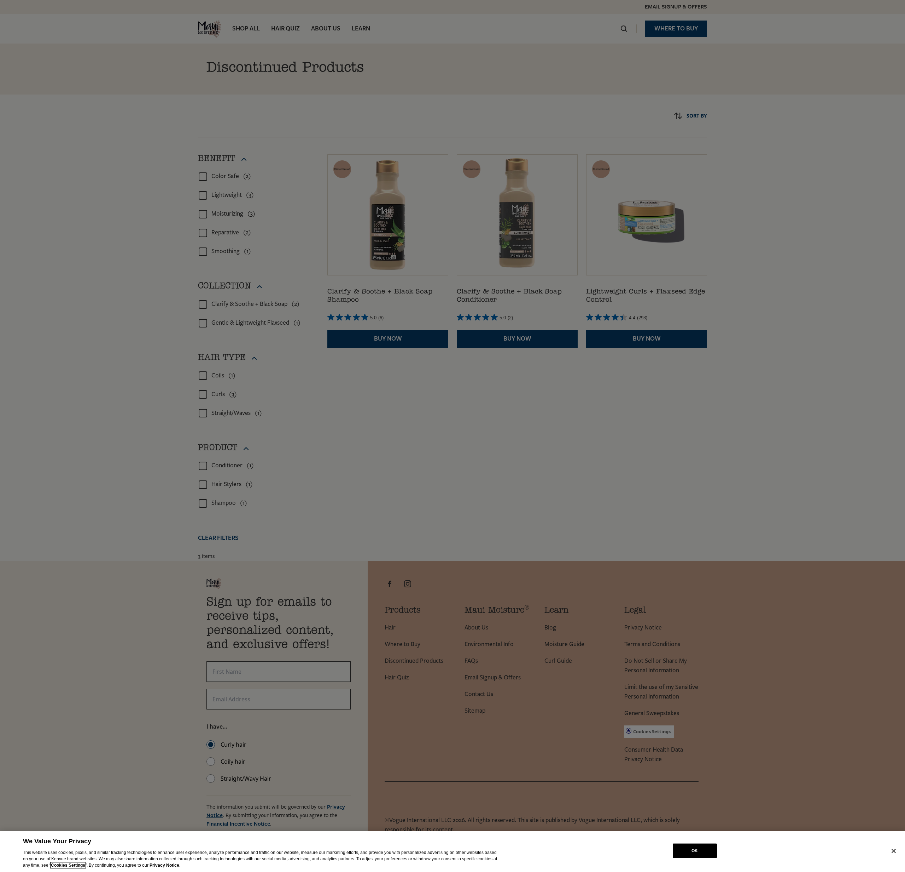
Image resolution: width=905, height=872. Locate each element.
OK (694, 850)
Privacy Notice (164, 865)
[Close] (893, 851)
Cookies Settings (68, 865)
